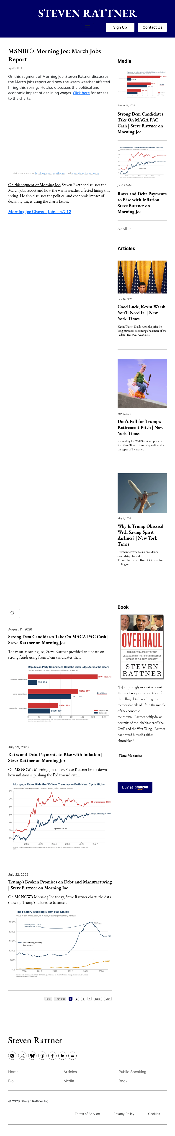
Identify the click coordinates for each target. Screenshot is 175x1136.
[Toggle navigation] (87, 27)
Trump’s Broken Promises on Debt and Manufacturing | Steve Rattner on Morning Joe (60, 885)
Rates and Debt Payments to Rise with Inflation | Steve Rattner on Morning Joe (142, 203)
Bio (11, 1081)
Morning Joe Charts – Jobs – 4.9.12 (39, 211)
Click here (81, 92)
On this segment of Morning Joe (34, 184)
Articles (126, 248)
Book (123, 607)
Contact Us (152, 27)
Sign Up (120, 27)
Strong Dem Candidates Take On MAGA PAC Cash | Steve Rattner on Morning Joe (140, 123)
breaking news (43, 173)
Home (13, 1071)
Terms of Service (87, 1114)
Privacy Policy (123, 1114)
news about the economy (85, 173)
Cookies (154, 1114)
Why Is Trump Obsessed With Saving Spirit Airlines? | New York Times (140, 535)
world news (59, 173)
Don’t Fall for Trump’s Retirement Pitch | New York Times (140, 427)
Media (124, 61)
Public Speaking (132, 1071)
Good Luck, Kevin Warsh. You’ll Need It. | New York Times (142, 313)
